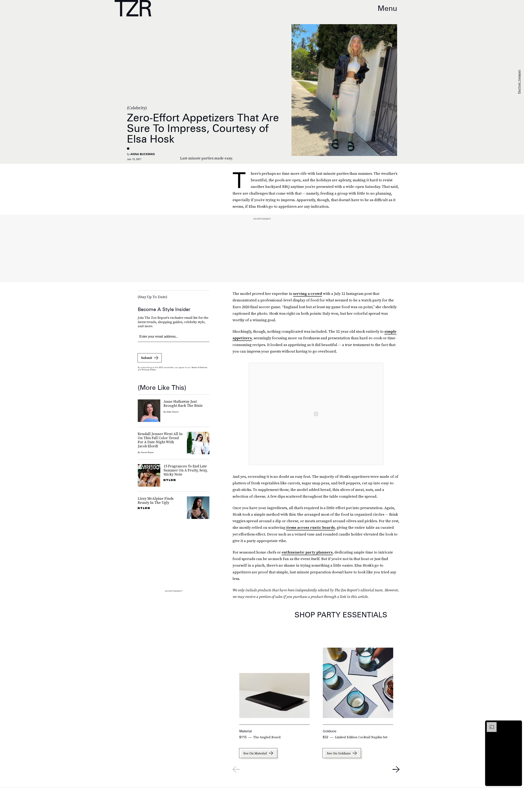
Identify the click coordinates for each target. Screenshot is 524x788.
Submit (146, 357)
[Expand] (489, 724)
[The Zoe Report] (133, 8)
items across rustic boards (310, 527)
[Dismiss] (517, 724)
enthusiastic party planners (307, 552)
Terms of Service (199, 367)
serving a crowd (307, 293)
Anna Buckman (142, 154)
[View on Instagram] (316, 414)
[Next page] (396, 769)
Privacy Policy (149, 369)
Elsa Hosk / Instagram (519, 82)
